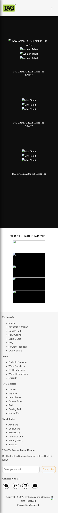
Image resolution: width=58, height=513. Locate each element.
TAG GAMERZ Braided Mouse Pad (29, 174)
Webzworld (34, 505)
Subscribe (48, 469)
